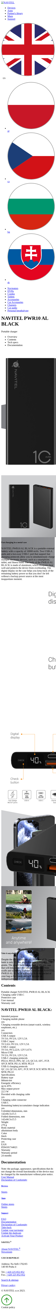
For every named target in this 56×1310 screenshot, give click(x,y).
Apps (10, 10)
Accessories (13, 299)
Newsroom (6, 1252)
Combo (11, 294)
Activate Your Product (12, 1235)
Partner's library (15, 13)
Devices (11, 8)
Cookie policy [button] (8, 1307)
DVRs (10, 291)
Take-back (6, 1227)
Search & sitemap (10, 1280)
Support (11, 19)
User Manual (7, 1177)
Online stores (7, 1204)
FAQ (3, 1219)
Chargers (11, 305)
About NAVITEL (10, 1249)
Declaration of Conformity (14, 1180)
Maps (10, 16)
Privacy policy (8, 1285)
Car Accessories (15, 302)
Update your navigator (12, 1230)
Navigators (12, 288)
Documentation (8, 1222)
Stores (4, 1192)
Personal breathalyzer (17, 310)
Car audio (12, 308)
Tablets (10, 296)
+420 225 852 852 (15, 1272)
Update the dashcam (11, 1233)
